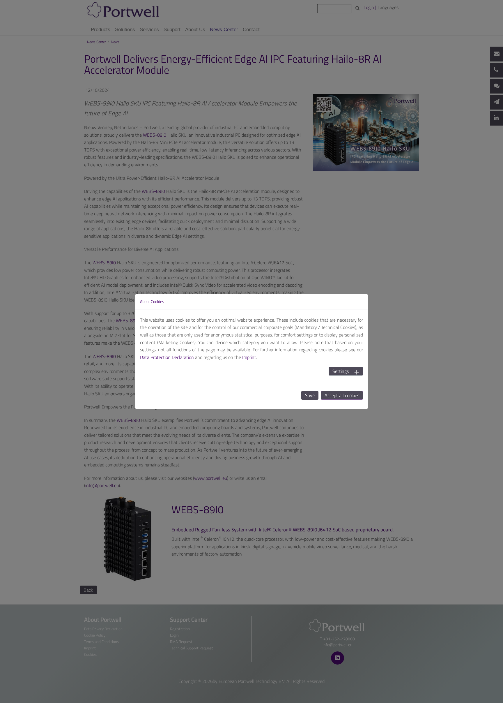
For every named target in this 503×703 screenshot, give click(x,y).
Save (310, 395)
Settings (340, 371)
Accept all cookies (342, 395)
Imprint (249, 357)
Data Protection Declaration (167, 357)
